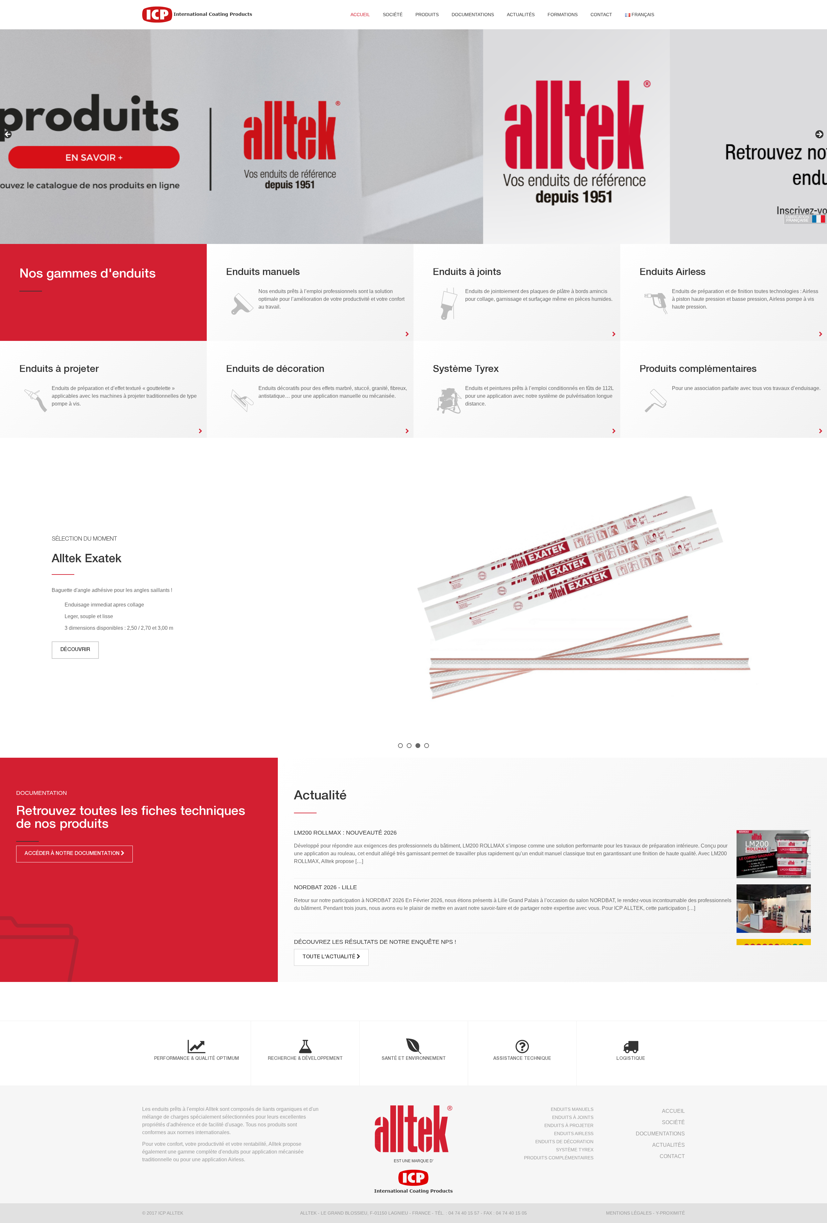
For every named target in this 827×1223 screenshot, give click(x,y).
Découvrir (75, 650)
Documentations (473, 14)
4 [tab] (426, 745)
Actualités (521, 14)
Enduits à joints (572, 1117)
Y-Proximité (670, 1213)
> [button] (819, 135)
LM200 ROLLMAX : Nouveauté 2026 (345, 832)
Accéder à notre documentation (73, 854)
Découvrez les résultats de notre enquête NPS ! (375, 942)
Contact (601, 14)
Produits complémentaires (558, 1157)
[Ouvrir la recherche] (673, 14)
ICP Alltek (170, 1213)
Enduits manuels (572, 1109)
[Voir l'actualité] (774, 854)
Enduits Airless (573, 1133)
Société (393, 14)
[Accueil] (197, 14)
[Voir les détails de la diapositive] (413, 136)
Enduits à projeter (568, 1125)
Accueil (360, 14)
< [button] (8, 135)
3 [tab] (417, 745)
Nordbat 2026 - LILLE (325, 887)
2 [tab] (409, 745)
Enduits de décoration (564, 1141)
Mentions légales (629, 1213)
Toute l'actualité (329, 957)
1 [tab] (400, 745)
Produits (427, 14)
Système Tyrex (574, 1149)
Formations (563, 14)
